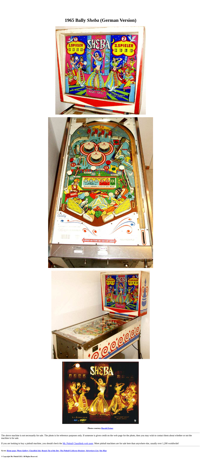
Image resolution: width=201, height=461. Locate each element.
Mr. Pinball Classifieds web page (78, 443)
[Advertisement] (100, 7)
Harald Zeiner (107, 428)
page (11, 451)
